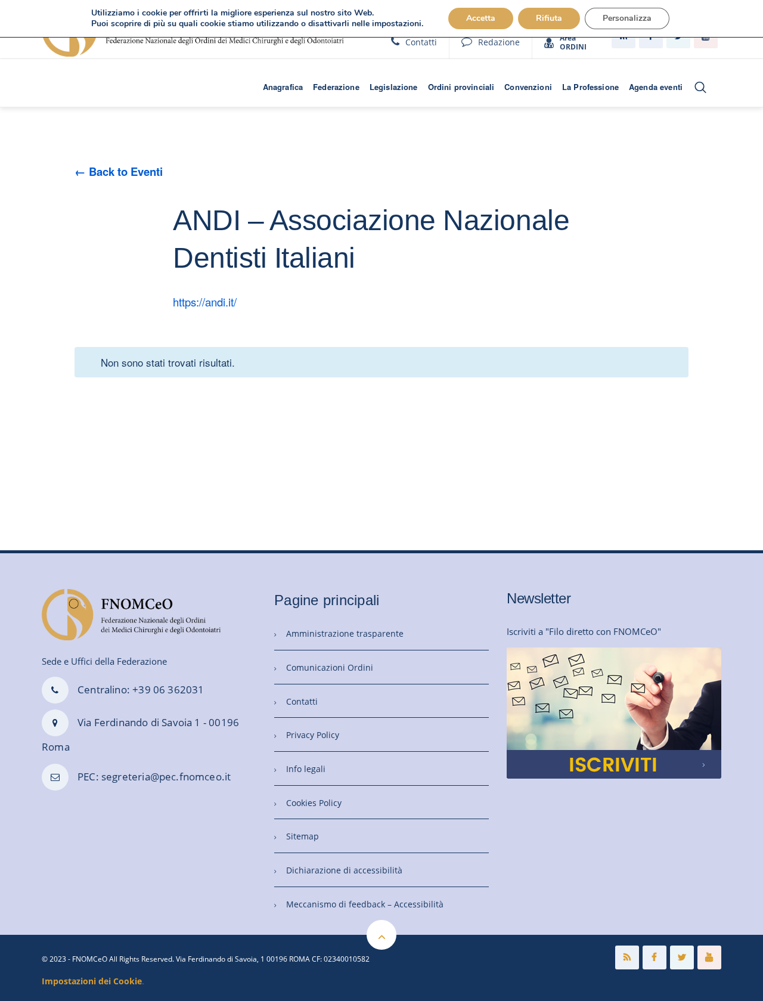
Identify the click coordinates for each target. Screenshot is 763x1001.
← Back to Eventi (119, 171)
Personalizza (627, 18)
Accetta (480, 18)
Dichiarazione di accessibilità (344, 870)
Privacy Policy (312, 734)
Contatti (421, 42)
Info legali (305, 768)
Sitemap (302, 836)
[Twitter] (682, 957)
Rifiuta (549, 18)
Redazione (499, 42)
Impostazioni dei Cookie (92, 981)
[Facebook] (654, 957)
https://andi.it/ (205, 301)
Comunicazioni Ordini (329, 667)
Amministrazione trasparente (345, 633)
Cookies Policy (314, 802)
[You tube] (709, 957)
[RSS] (627, 957)
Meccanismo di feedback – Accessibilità (364, 904)
